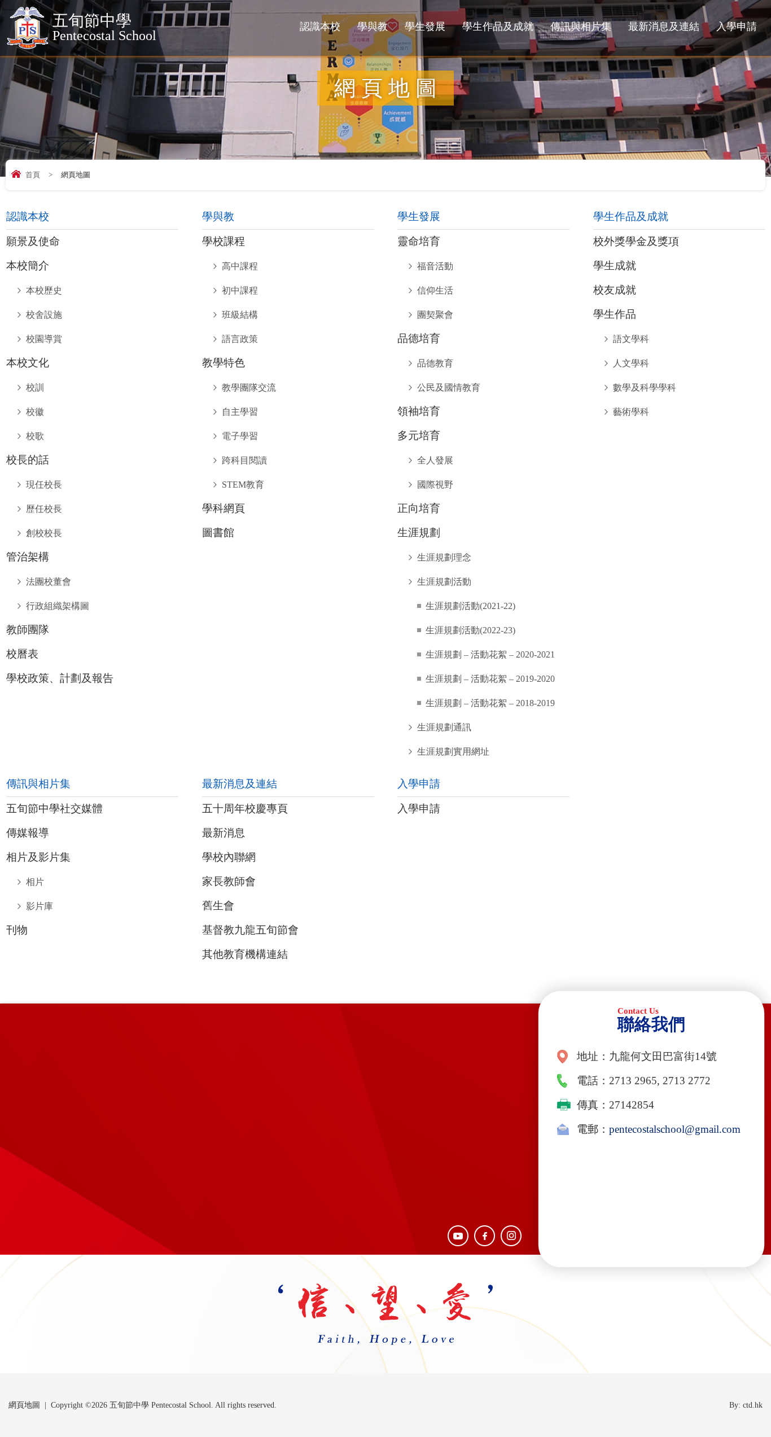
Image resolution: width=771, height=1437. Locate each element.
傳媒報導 (27, 833)
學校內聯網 (229, 857)
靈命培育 (418, 241)
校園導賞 (44, 339)
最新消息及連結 (663, 26)
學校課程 (223, 241)
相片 (35, 882)
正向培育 (418, 508)
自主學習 (240, 412)
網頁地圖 (24, 1405)
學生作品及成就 (497, 26)
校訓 (35, 387)
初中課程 (240, 290)
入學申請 (736, 26)
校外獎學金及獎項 (636, 241)
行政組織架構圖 (57, 606)
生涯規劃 (418, 532)
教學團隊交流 (249, 387)
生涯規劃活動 (444, 581)
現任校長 (44, 484)
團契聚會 (435, 314)
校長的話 (27, 460)
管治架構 (27, 557)
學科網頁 (223, 508)
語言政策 (240, 339)
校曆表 (22, 654)
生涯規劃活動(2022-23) (470, 630)
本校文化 (27, 363)
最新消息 (223, 833)
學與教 (372, 26)
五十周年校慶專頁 (245, 808)
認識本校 (320, 26)
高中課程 (240, 266)
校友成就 (614, 290)
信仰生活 (435, 290)
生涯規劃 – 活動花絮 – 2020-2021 (490, 654)
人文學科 (631, 363)
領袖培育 (418, 411)
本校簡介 (27, 265)
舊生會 (218, 906)
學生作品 (614, 314)
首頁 (32, 174)
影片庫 (39, 906)
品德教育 (435, 363)
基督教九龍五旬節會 (250, 930)
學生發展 (425, 26)
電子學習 (240, 436)
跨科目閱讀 (244, 460)
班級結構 (240, 314)
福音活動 (435, 266)
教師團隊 (27, 630)
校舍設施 (44, 314)
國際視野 (435, 484)
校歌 (35, 436)
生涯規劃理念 (444, 557)
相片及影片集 (38, 857)
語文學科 (631, 339)
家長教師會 (229, 881)
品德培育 (418, 338)
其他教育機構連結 (245, 954)
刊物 (17, 930)
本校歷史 (44, 290)
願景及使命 (33, 241)
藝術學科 (631, 412)
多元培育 (418, 435)
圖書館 (218, 532)
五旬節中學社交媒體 (54, 808)
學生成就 (614, 265)
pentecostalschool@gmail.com (675, 1129)
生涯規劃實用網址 (453, 751)
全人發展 (435, 460)
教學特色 (223, 363)
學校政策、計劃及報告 (59, 678)
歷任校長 (44, 509)
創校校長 (44, 533)
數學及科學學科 (644, 387)
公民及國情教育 (448, 387)
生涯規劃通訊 (444, 727)
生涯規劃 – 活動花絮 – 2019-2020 (490, 679)
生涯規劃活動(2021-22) (470, 606)
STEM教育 (243, 484)
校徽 (35, 412)
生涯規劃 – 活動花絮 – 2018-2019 (490, 703)
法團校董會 (48, 581)
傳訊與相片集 (580, 26)
